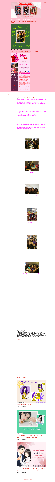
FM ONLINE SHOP (23, 19)
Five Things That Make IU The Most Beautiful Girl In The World (29, 436)
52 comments (23, 472)
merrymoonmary (30, 479)
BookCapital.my (30, 19)
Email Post (23, 330)
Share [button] (9, 94)
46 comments (23, 439)
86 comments (23, 406)
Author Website (17, 19)
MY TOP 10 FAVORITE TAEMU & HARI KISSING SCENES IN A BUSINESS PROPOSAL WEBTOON (31, 469)
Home (12, 19)
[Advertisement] (31, 369)
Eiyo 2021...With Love (24, 404)
